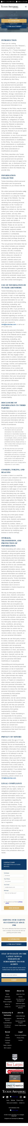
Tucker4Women (7, 1022)
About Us (7, 1004)
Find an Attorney (14, 944)
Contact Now (9, 862)
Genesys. (21, 1118)
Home (7, 994)
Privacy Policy (14, 15)
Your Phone (7, 879)
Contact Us (7, 1006)
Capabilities (15, 939)
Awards (20, 996)
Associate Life (20, 1018)
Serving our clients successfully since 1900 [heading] (14, 922)
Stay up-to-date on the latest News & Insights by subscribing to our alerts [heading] (14, 958)
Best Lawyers (7, 1047)
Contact (20, 1040)
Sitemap (13, 1100)
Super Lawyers (7, 1045)
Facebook (7, 1040)
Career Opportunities (20, 1025)
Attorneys (7, 996)
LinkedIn (7, 1037)
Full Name (6, 873)
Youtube (7, 1042)
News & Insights (7, 1001)
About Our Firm (20, 994)
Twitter (7, 1035)
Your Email (6, 884)
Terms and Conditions (20, 1035)
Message (6, 890)
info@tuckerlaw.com (8, 324)
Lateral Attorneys (20, 1016)
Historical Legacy (20, 1003)
